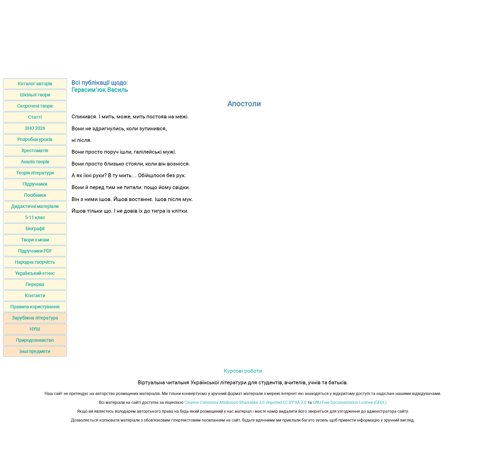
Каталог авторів (35, 83)
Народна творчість (35, 262)
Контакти (35, 295)
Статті (35, 117)
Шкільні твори (35, 94)
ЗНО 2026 (35, 128)
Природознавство (35, 340)
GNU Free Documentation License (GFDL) (350, 402)
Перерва (35, 284)
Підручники (35, 184)
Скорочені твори (35, 105)
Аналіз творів (35, 161)
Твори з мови (35, 239)
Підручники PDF (35, 250)
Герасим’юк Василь (100, 89)
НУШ (35, 329)
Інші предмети (35, 351)
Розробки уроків (35, 139)
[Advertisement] (243, 37)
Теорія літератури (35, 172)
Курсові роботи (243, 371)
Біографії (35, 228)
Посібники (35, 195)
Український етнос (35, 273)
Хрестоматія (35, 150)
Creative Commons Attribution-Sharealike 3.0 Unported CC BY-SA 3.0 (245, 402)
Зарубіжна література (35, 317)
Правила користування (35, 306)
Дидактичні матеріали (35, 206)
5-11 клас (35, 217)
